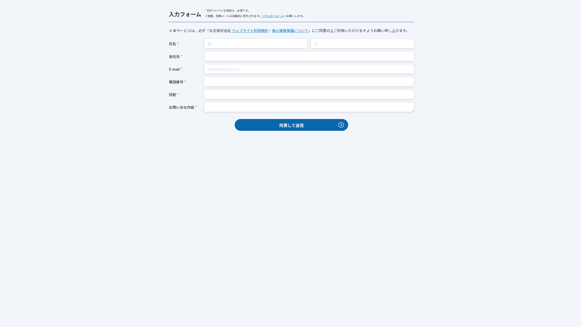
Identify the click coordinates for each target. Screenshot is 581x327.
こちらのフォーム (273, 16)
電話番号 (176, 81)
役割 (172, 94)
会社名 (174, 56)
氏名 (172, 43)
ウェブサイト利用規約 (250, 30)
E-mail (174, 69)
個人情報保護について (290, 30)
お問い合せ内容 (181, 107)
